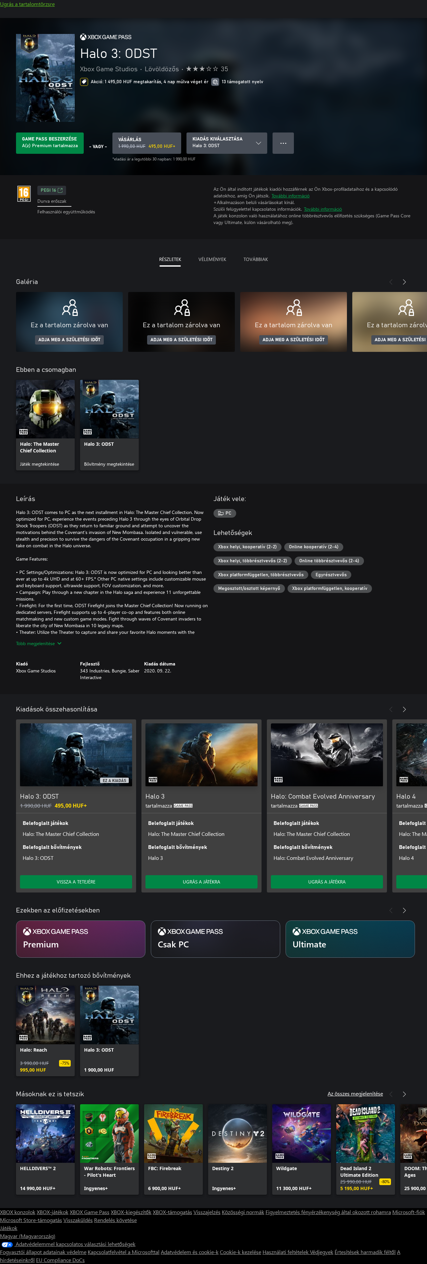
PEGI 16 (48, 190)
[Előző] (391, 282)
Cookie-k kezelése (240, 1251)
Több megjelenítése (35, 643)
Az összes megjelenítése (355, 1093)
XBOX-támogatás (172, 1211)
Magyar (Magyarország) (27, 1235)
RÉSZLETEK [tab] (170, 259)
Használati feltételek (286, 1251)
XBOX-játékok (52, 1211)
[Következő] (404, 282)
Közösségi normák (243, 1211)
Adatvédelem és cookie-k (190, 1251)
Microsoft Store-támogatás (31, 1219)
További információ (291, 195)
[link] (45, 425)
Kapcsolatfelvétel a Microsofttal (123, 1251)
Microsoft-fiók (408, 1211)
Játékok (8, 1227)
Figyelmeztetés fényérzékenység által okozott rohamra (328, 1211)
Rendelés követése (115, 1219)
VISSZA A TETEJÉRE (76, 882)
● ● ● (283, 143)
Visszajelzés (207, 1211)
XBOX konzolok (17, 1211)
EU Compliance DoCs (60, 1259)
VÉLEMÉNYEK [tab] (212, 259)
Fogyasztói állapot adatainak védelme (43, 1251)
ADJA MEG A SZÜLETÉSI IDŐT (69, 340)
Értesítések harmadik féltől (365, 1251)
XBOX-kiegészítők (131, 1211)
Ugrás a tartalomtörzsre (27, 3)
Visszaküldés (78, 1219)
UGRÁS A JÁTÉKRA (201, 882)
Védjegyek (321, 1251)
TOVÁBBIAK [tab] (256, 259)
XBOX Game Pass (89, 1211)
